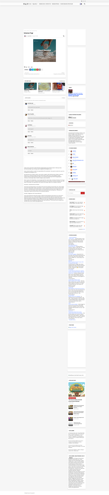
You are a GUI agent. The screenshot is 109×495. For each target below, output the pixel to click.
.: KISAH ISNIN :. (71, 238)
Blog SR (25, 4)
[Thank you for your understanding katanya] (70, 424)
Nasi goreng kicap (71, 246)
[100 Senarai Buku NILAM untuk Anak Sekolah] (76, 389)
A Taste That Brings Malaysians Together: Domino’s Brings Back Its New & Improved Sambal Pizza (76, 272)
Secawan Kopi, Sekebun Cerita (74, 279)
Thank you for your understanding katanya (78, 423)
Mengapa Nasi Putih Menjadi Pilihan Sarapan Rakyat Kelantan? (79, 406)
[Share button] (42, 70)
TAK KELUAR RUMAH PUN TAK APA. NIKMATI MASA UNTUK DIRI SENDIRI (75, 312)
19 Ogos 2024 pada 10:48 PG (32, 136)
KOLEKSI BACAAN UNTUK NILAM (66, 3)
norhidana (30, 124)
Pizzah (74, 154)
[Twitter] (33, 70)
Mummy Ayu (70, 287)
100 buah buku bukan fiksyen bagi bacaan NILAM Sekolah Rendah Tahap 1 (79, 412)
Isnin (29, 67)
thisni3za (30, 135)
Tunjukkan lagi (62, 80)
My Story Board (71, 295)
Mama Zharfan (31, 146)
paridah (74, 172)
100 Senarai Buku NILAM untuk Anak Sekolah (75, 400)
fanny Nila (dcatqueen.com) (78, 160)
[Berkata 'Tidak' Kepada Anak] (70, 419)
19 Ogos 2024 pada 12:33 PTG (32, 147)
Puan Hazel (75, 169)
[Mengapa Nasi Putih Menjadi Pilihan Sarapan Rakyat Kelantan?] (70, 407)
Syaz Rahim (70, 96)
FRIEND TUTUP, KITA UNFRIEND (74, 296)
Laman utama (26, 30)
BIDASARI (70, 260)
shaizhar (74, 151)
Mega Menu (35, 3)
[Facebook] (30, 70)
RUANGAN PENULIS (55, 3)
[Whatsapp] (35, 70)
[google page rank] (72, 327)
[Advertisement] (50, 9)
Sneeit (84, 229)
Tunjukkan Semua (72, 319)
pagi (30, 30)
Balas (29, 109)
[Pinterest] (37, 70)
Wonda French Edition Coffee (58, 90)
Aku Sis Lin (70, 310)
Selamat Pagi (26, 90)
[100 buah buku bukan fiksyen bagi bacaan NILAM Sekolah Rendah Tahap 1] (70, 413)
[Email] (40, 70)
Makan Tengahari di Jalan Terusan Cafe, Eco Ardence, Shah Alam (76, 262)
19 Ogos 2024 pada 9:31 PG (32, 115)
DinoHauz (74, 166)
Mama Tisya (70, 253)
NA (73, 163)
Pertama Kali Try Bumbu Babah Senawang (75, 94)
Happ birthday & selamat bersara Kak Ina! (76, 288)
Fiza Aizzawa (70, 269)
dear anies (76, 178)
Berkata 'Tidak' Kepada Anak (79, 417)
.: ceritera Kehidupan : (72, 237)
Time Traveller (31, 114)
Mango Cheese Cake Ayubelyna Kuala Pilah (44, 91)
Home (30, 3)
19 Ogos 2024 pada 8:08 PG (32, 104)
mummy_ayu (30, 103)
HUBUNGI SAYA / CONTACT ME (45, 3)
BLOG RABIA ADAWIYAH (72, 245)
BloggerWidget (82, 181)
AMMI (69, 303)
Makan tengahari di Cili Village (74, 280)
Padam (32, 109)
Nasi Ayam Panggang (72, 254)
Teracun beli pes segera (73, 304)
